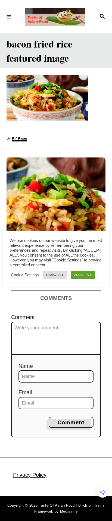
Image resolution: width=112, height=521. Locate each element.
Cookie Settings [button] (25, 275)
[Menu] (9, 16)
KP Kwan (19, 138)
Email (25, 392)
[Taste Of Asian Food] (55, 17)
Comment (23, 317)
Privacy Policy (29, 475)
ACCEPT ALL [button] (83, 274)
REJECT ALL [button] (55, 274)
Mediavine (69, 511)
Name (25, 366)
